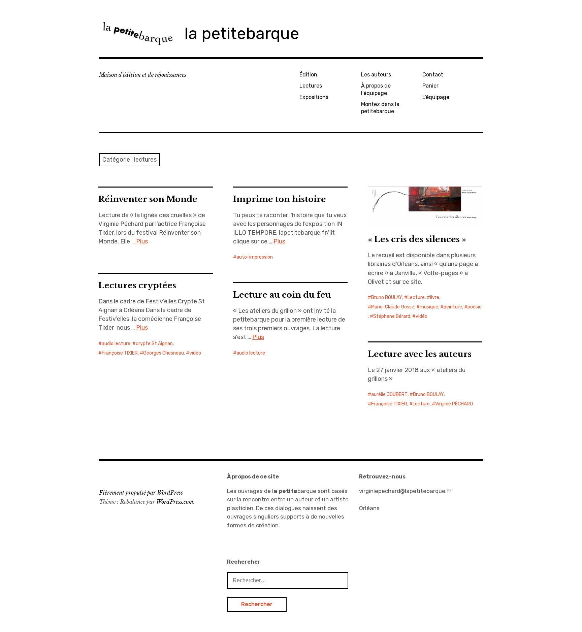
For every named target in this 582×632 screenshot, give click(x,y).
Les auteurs (376, 74)
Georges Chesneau (163, 353)
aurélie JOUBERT (389, 394)
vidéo (421, 316)
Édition (308, 74)
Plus (142, 241)
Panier (430, 85)
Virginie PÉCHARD (454, 404)
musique (429, 307)
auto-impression (254, 257)
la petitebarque (241, 33)
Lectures (310, 85)
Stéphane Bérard (391, 316)
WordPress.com (174, 501)
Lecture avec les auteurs (420, 354)
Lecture (416, 297)
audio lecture (116, 343)
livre (434, 297)
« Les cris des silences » (417, 239)
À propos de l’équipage (376, 89)
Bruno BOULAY (386, 297)
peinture (453, 307)
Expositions (313, 97)
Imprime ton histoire (279, 199)
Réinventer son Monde (147, 199)
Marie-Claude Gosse (392, 307)
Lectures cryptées (137, 285)
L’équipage (435, 97)
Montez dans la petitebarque (380, 107)
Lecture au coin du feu (282, 295)
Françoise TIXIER (120, 353)
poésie (474, 307)
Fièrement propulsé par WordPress (141, 492)
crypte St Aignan (154, 343)
